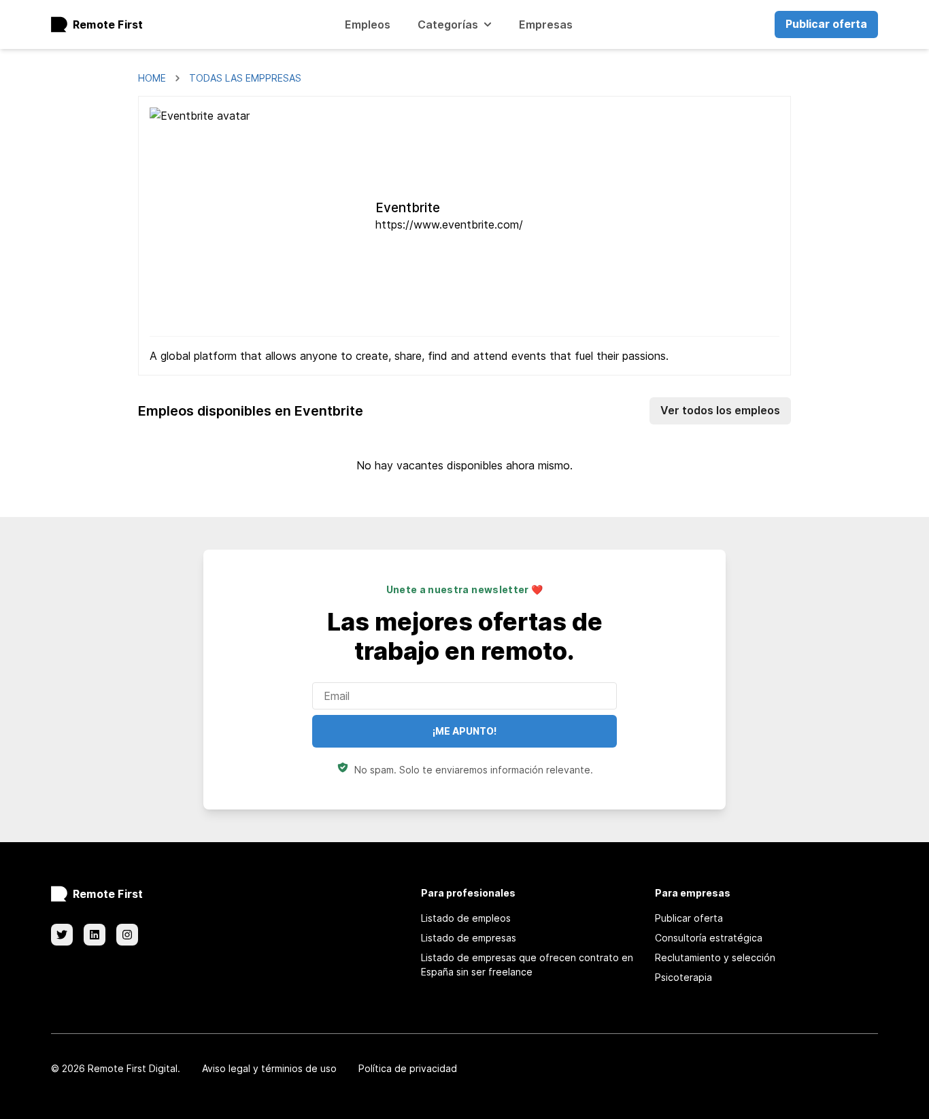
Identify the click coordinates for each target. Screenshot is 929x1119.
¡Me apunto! (464, 731)
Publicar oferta (826, 24)
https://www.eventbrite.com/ (449, 224)
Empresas (546, 24)
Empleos (367, 24)
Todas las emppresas (245, 78)
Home (152, 78)
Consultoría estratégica (708, 937)
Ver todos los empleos (720, 410)
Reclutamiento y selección (715, 957)
